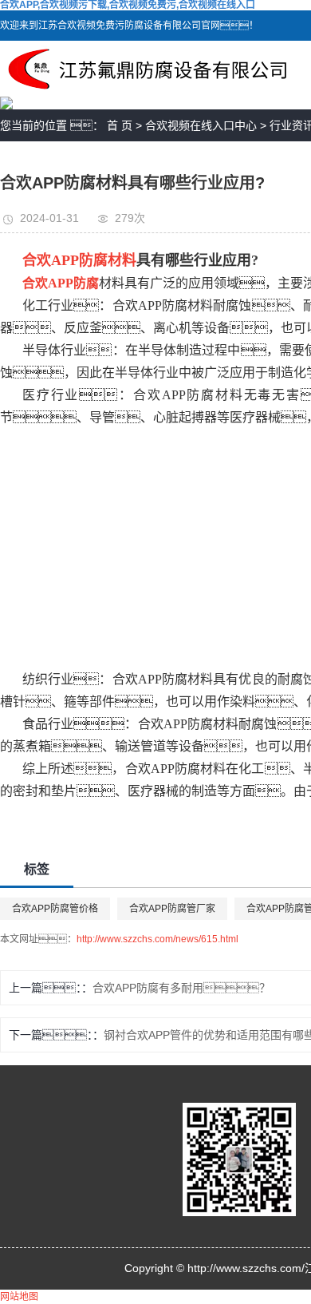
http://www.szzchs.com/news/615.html (157, 939)
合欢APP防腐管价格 (55, 908)
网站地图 (19, 1296)
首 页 (119, 125)
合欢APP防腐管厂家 (172, 908)
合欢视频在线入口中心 (201, 125)
